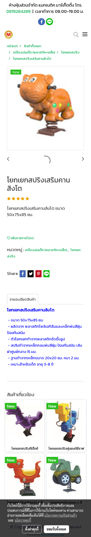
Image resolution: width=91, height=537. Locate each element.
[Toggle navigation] (85, 34)
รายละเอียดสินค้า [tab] (23, 299)
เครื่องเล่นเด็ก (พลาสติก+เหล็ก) (46, 250)
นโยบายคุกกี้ (23, 520)
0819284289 (19, 11)
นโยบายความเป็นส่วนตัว (60, 515)
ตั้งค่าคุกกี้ (31, 529)
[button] (74, 34)
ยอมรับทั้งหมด (56, 529)
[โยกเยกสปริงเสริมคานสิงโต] (45, 108)
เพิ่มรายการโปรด (22, 238)
